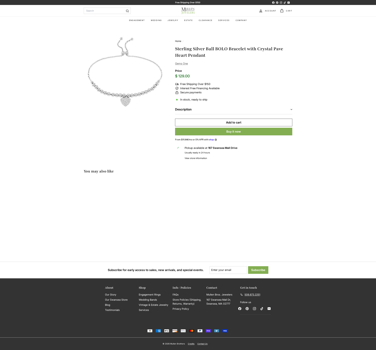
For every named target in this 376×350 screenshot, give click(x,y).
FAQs (176, 294)
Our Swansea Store (116, 299)
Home (178, 41)
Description (183, 109)
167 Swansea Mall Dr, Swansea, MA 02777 (218, 301)
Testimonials (112, 310)
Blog (107, 304)
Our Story (110, 294)
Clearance (206, 20)
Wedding (156, 20)
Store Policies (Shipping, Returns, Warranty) (187, 301)
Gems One (181, 63)
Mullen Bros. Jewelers (219, 294)
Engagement (137, 20)
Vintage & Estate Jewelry (153, 304)
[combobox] (107, 11)
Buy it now (233, 131)
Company (241, 20)
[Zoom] (124, 72)
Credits (191, 344)
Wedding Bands (148, 299)
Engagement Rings (150, 294)
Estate (188, 20)
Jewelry (173, 20)
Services (224, 20)
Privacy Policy (181, 308)
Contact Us (202, 344)
